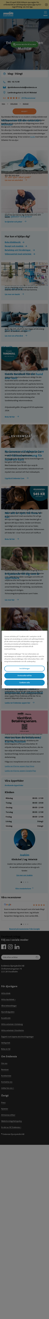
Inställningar (24, 668)
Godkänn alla (24, 682)
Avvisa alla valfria (24, 675)
